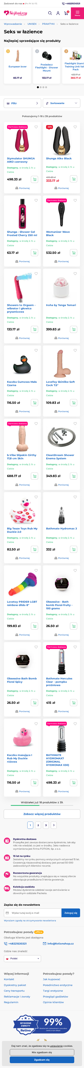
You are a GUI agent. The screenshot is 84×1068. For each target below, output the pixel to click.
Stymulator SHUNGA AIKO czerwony (21, 160)
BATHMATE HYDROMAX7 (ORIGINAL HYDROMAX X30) (57, 759)
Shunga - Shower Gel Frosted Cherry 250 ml (22, 233)
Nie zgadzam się (42, 1052)
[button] (50, 13)
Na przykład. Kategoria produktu (34, 41)
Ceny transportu (14, 990)
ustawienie (56, 1045)
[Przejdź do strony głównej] (15, 13)
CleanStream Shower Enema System (60, 456)
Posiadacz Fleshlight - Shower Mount (46, 67)
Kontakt (9, 979)
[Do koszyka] (34, 179)
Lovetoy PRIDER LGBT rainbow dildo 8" (22, 603)
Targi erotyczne (53, 990)
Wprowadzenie (13, 23)
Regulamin (11, 1002)
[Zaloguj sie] (58, 13)
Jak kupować (51, 979)
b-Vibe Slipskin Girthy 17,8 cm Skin (21, 456)
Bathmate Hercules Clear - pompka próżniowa (59, 682)
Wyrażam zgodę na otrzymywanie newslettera (30, 920)
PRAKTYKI (48, 23)
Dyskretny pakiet (15, 985)
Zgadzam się (42, 1059)
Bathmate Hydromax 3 (61, 528)
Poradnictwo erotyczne (57, 985)
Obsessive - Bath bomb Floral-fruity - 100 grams (59, 605)
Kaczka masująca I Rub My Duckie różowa (19, 758)
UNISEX (32, 23)
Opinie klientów (53, 1002)
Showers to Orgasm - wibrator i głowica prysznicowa (21, 308)
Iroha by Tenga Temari (61, 305)
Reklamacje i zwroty (17, 996)
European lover (18, 66)
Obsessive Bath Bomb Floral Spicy (22, 680)
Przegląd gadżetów (55, 996)
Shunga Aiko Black (59, 158)
